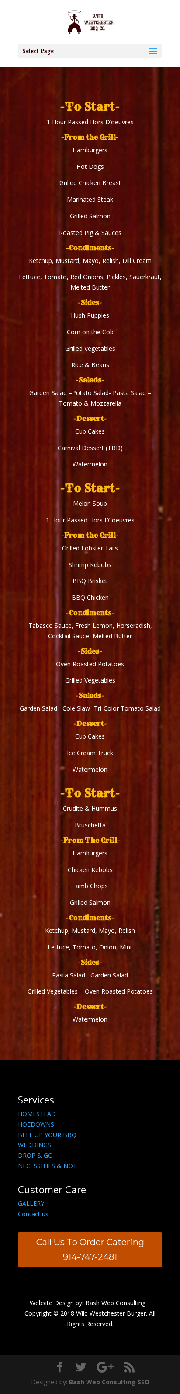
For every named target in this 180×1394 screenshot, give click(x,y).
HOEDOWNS (36, 1124)
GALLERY (31, 1203)
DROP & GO (35, 1155)
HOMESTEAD (37, 1114)
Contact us (33, 1214)
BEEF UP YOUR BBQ (47, 1135)
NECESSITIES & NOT (47, 1166)
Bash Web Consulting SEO (109, 1382)
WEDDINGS (34, 1145)
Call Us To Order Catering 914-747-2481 (90, 1249)
